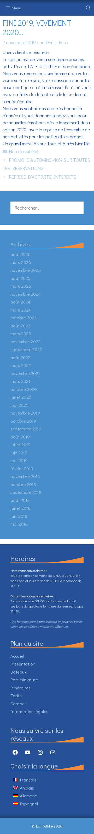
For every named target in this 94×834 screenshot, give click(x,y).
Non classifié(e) (23, 151)
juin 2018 (18, 516)
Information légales (29, 711)
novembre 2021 (25, 373)
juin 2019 (18, 453)
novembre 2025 (25, 270)
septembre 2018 (26, 492)
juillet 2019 (20, 445)
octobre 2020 (23, 389)
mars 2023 (20, 334)
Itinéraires (20, 688)
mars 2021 (20, 381)
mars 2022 (20, 365)
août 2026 (20, 254)
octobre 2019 (23, 421)
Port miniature (24, 680)
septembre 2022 (26, 349)
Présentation (22, 664)
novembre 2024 (25, 294)
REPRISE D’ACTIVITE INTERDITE (42, 177)
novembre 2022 (25, 342)
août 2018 (20, 500)
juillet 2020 (20, 397)
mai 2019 (19, 460)
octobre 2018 (23, 484)
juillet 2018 (20, 508)
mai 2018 (19, 524)
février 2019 (21, 468)
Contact (18, 704)
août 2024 (20, 302)
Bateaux (18, 672)
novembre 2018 (25, 476)
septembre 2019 (26, 429)
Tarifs (16, 696)
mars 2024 (20, 310)
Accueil (17, 656)
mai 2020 (19, 405)
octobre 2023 (23, 318)
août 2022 (20, 357)
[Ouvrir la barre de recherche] (88, 8)
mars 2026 (20, 262)
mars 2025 (20, 286)
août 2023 (20, 326)
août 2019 (20, 437)
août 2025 (20, 278)
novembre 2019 (25, 413)
